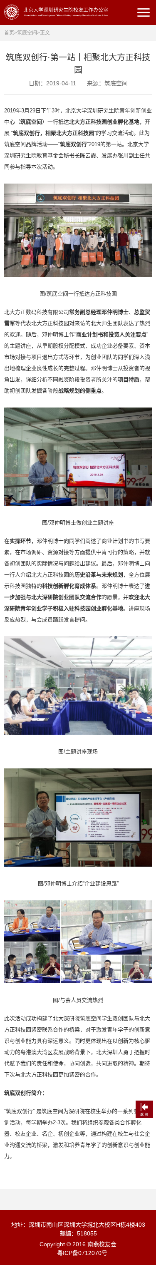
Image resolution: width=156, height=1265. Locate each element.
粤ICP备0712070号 (82, 1253)
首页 (9, 33)
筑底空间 (27, 33)
